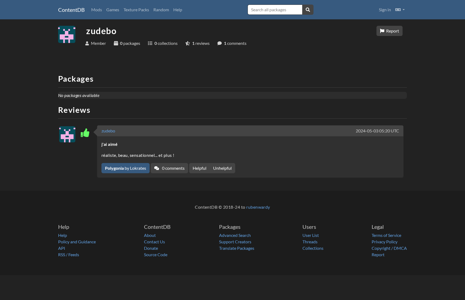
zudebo (108, 130)
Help (177, 9)
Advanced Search (235, 235)
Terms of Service (386, 235)
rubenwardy (258, 206)
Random (161, 9)
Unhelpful (222, 168)
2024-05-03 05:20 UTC (377, 130)
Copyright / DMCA (389, 248)
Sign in (385, 9)
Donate (151, 248)
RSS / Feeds (68, 254)
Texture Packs (136, 9)
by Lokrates (125, 168)
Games (112, 9)
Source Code (155, 254)
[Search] (307, 10)
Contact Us (154, 241)
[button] (400, 9)
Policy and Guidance (77, 241)
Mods (96, 9)
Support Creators (235, 241)
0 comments (173, 168)
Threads (310, 241)
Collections (312, 248)
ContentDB (71, 9)
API (61, 248)
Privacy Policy (384, 241)
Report (392, 30)
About (150, 235)
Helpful (199, 168)
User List (310, 235)
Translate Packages (236, 248)
